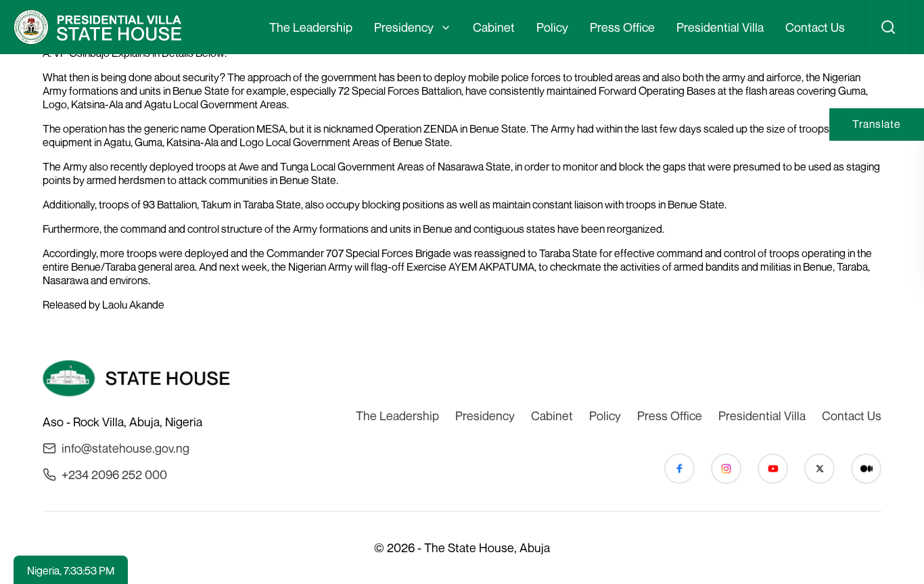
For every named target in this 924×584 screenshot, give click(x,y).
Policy (552, 27)
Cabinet (494, 27)
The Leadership (310, 27)
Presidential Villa (720, 27)
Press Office (622, 27)
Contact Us (815, 27)
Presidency (404, 27)
